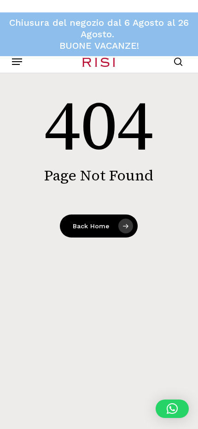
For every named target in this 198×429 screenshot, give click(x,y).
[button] (17, 61)
